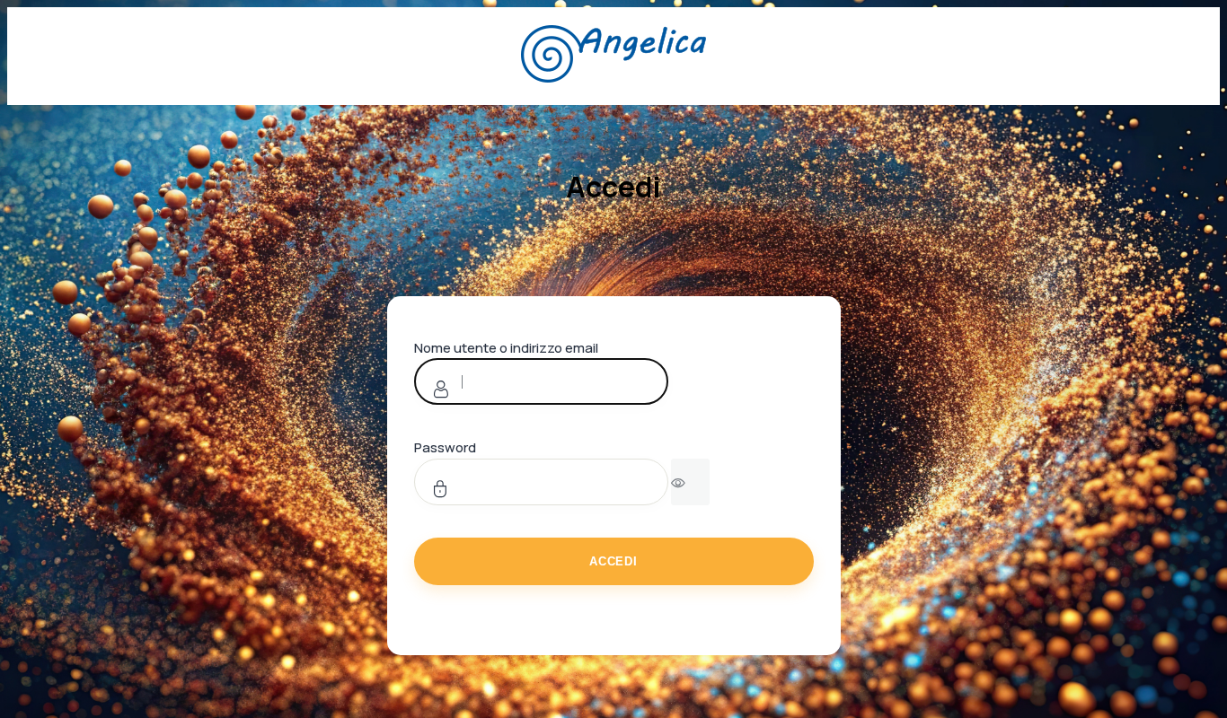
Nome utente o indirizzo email (506, 347)
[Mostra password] (690, 482)
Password (445, 447)
